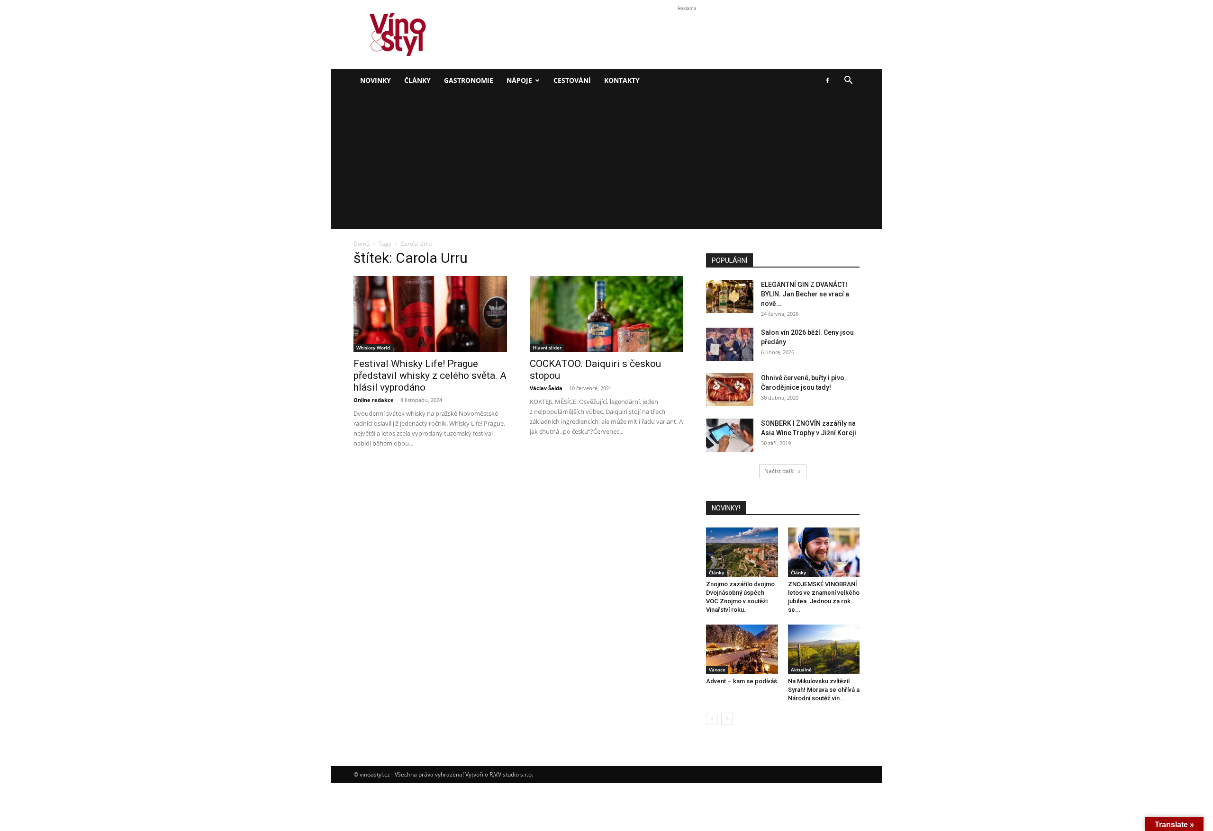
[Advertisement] (606, 163)
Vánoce (717, 669)
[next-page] (727, 718)
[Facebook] (827, 80)
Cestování (572, 80)
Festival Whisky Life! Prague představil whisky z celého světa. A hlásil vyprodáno (430, 375)
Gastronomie (468, 80)
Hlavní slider (547, 347)
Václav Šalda (546, 388)
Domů (361, 244)
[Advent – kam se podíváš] (742, 649)
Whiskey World (373, 347)
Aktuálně (801, 669)
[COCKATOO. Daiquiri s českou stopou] (606, 314)
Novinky (375, 80)
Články (417, 80)
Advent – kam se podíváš (741, 681)
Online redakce (373, 399)
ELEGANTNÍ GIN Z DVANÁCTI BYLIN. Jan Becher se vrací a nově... (805, 294)
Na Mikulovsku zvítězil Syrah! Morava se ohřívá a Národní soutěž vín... (824, 690)
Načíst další (779, 471)
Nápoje (519, 80)
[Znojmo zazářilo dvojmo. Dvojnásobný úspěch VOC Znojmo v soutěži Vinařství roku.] (742, 552)
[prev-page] (712, 718)
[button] (848, 81)
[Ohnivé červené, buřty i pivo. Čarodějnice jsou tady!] (729, 389)
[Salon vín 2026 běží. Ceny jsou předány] (729, 344)
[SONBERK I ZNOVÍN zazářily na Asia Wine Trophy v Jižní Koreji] (729, 435)
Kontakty (622, 80)
